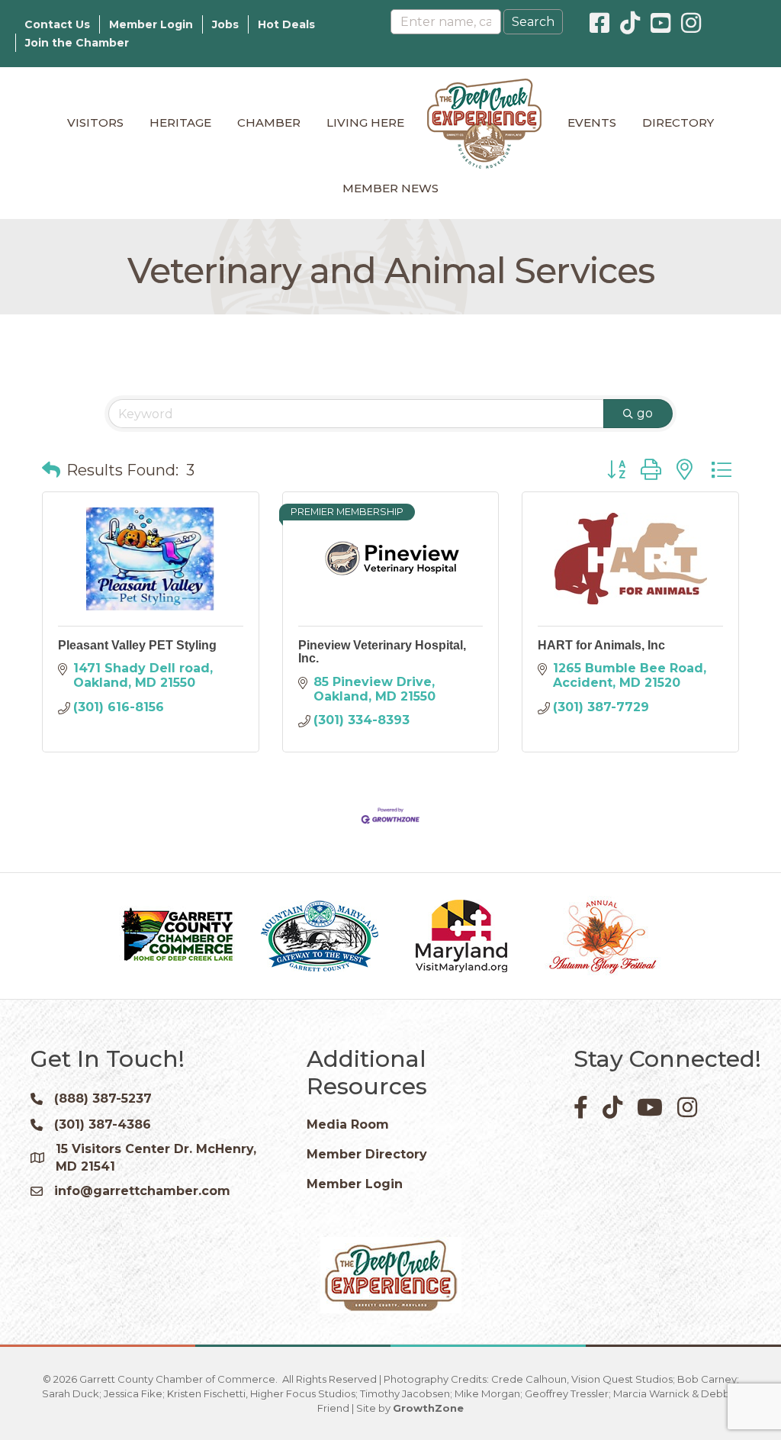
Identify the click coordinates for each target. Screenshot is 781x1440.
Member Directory (367, 1154)
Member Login (151, 24)
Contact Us (57, 24)
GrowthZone (428, 1408)
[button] (51, 470)
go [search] (645, 413)
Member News (390, 188)
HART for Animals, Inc (601, 645)
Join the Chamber (77, 43)
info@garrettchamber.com (142, 1191)
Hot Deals (286, 24)
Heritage (180, 122)
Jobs (225, 24)
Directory (678, 122)
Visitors (95, 122)
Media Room (348, 1124)
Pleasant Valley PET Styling (137, 645)
